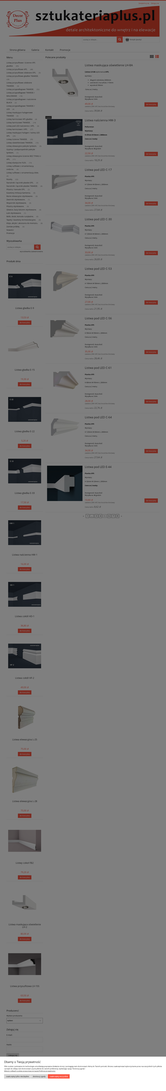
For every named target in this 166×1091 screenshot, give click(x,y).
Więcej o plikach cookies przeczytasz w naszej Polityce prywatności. (30, 1071)
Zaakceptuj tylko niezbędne (17, 1076)
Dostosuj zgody (39, 1076)
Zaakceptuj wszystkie (59, 1076)
